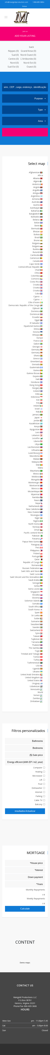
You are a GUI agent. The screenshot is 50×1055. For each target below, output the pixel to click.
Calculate (25, 908)
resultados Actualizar (25, 811)
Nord (14, 62)
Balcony (38, 804)
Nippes (13, 50)
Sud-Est (13, 66)
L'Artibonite (28, 58)
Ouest (31, 66)
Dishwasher (37, 788)
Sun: (4, 1030)
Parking (39, 796)
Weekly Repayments (36, 898)
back (31, 47)
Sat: (3, 1025)
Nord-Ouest (28, 54)
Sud (15, 54)
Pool (40, 784)
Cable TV (38, 800)
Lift (40, 779)
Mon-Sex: (6, 1020)
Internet (38, 792)
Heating (38, 771)
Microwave (37, 775)
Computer (37, 767)
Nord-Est (29, 62)
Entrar (24, 6)
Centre (13, 58)
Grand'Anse (28, 50)
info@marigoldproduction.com (16, 2)
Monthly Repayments (35, 889)
